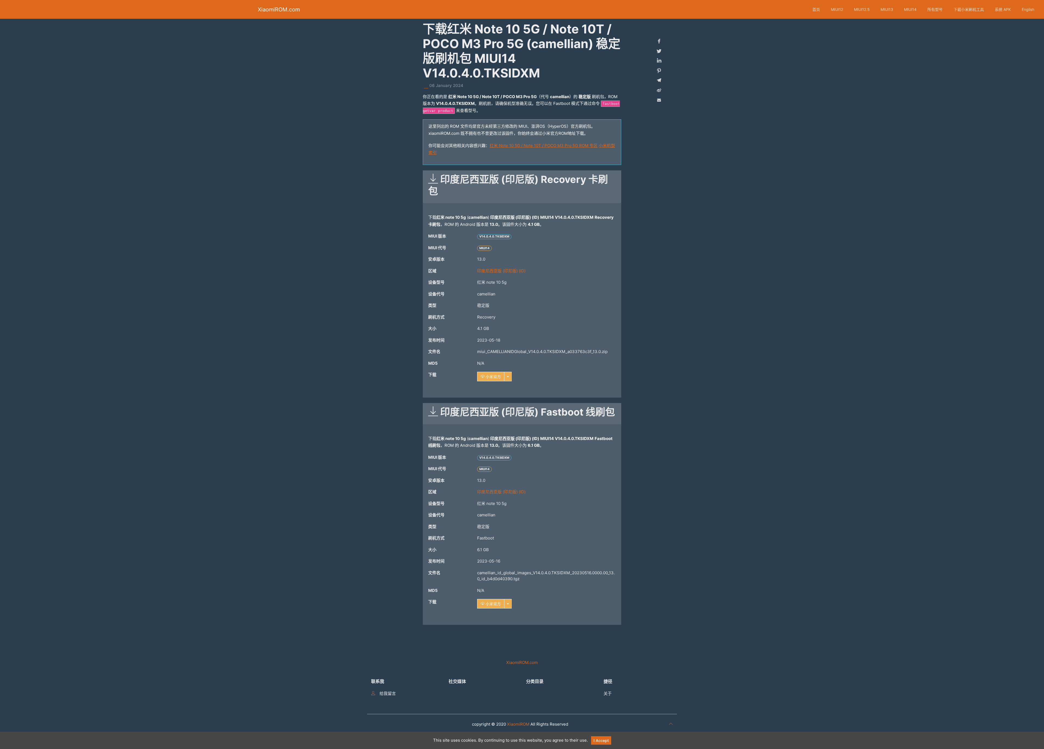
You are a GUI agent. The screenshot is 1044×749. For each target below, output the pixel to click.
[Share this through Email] (659, 100)
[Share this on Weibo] (659, 90)
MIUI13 (887, 9)
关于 (608, 693)
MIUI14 (910, 9)
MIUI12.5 (862, 9)
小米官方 (492, 376)
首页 (816, 9)
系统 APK (1003, 9)
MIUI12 (837, 9)
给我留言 (388, 693)
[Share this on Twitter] (659, 51)
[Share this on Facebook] (659, 41)
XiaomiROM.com (279, 9)
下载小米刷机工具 (968, 9)
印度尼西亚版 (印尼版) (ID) (501, 270)
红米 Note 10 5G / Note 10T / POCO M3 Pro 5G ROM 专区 (544, 145)
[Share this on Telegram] (659, 80)
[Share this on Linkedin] (659, 61)
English (1028, 9)
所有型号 (935, 9)
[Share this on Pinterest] (659, 71)
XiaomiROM (518, 724)
